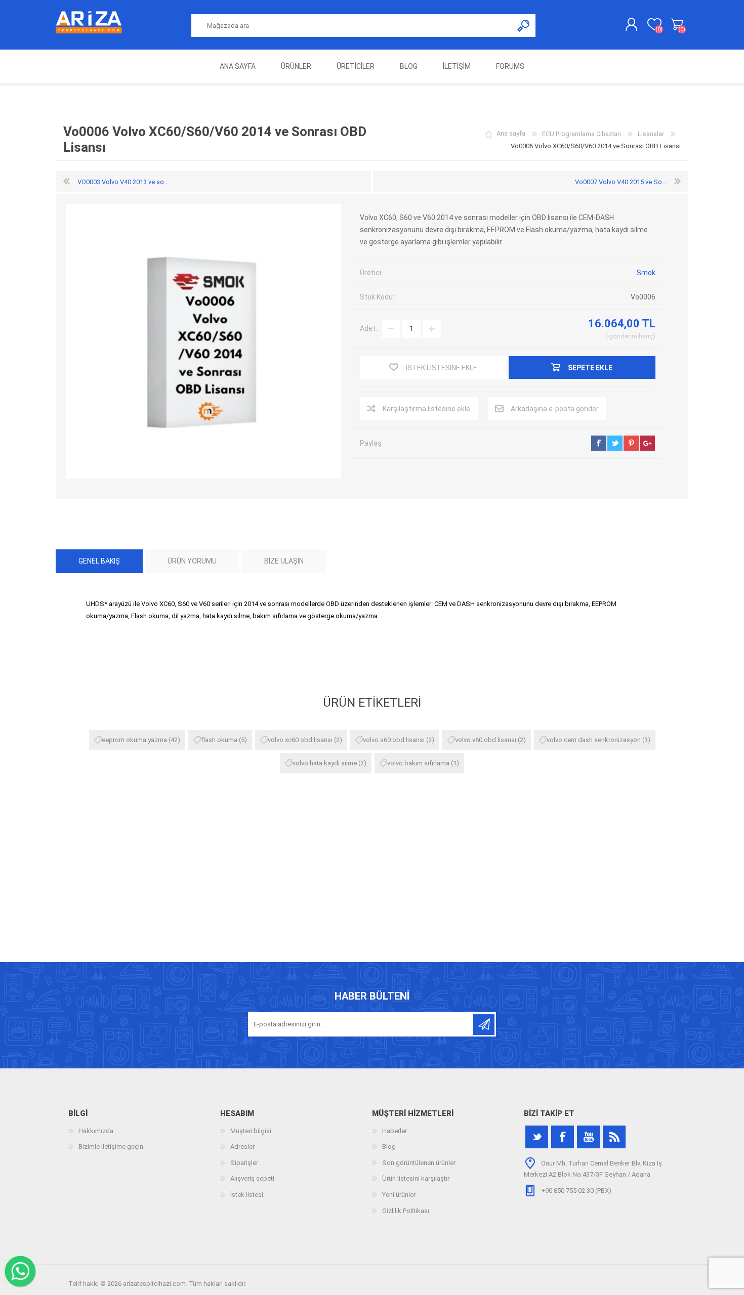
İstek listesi (246, 1194)
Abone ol (483, 1024)
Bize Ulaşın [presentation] (284, 561)
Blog (389, 1146)
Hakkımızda (95, 1131)
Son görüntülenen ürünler (419, 1163)
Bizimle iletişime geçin (110, 1146)
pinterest (631, 443)
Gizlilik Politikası (405, 1211)
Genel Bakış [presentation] (99, 561)
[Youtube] (588, 1137)
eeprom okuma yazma (134, 740)
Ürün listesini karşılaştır (415, 1178)
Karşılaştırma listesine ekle (426, 409)
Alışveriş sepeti (677, 25)
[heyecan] (536, 1137)
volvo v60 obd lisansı (485, 740)
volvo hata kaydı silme (325, 763)
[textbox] (352, 25)
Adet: (368, 328)
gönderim (623, 336)
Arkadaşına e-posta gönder (555, 409)
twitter (615, 443)
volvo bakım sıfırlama (418, 763)
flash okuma (219, 740)
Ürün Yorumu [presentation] (192, 561)
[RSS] (614, 1137)
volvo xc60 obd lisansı (300, 740)
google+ (647, 443)
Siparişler (244, 1163)
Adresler (242, 1146)
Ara (524, 25)
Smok (646, 273)
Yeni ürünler (399, 1194)
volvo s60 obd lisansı (394, 740)
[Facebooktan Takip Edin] (562, 1137)
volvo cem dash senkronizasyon (594, 740)
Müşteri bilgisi (250, 1131)
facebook (598, 443)
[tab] (99, 561)
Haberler (394, 1131)
